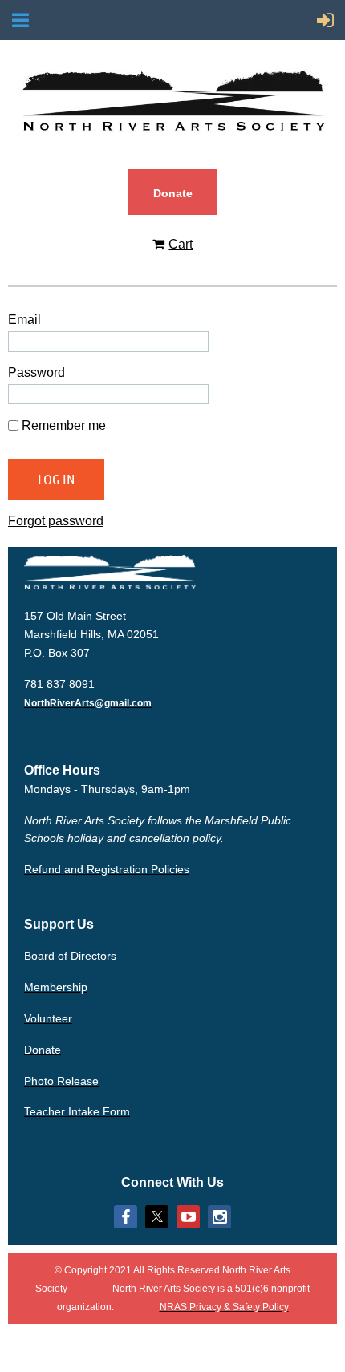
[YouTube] (188, 1216)
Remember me (64, 425)
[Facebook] (125, 1216)
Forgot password (56, 521)
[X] (156, 1216)
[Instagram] (219, 1216)
